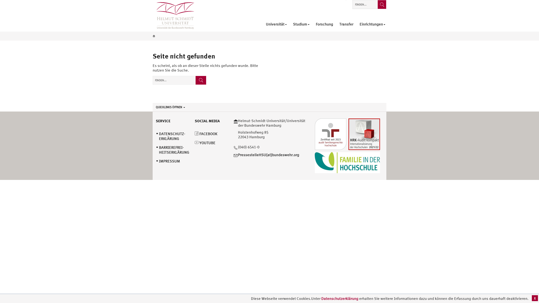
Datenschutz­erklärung (172, 136)
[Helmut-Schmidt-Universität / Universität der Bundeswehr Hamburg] (173, 16)
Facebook (208, 134)
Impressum (169, 161)
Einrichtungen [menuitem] (371, 24)
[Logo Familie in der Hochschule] (347, 162)
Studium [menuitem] (300, 24)
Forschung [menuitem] (324, 24)
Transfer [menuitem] (346, 24)
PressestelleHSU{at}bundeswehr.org (268, 155)
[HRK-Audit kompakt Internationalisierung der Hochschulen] (364, 134)
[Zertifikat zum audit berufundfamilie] (330, 134)
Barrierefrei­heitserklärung (174, 149)
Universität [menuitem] (275, 24)
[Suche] (201, 80)
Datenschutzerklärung (339, 298)
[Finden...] (382, 4)
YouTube (207, 143)
